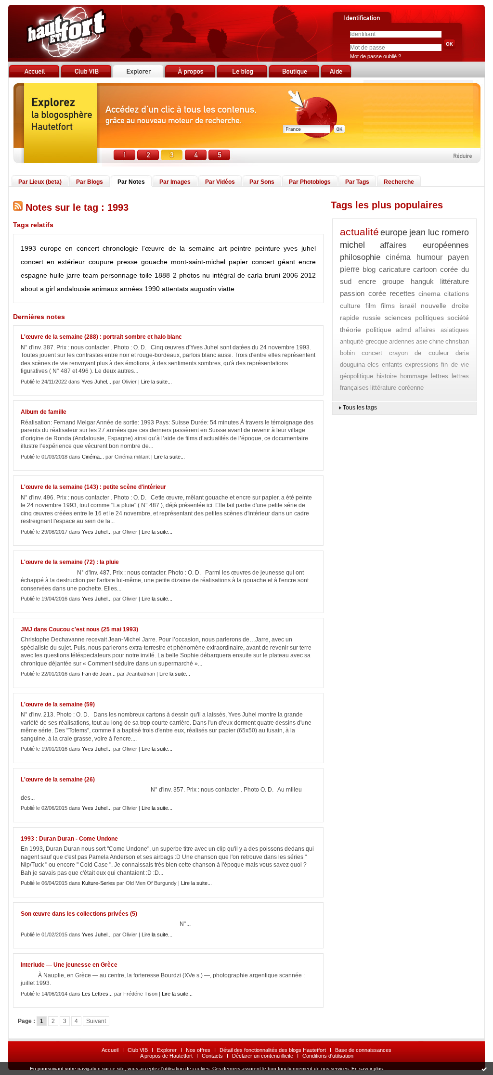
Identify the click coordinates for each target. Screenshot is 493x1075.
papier (238, 262)
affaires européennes (424, 245)
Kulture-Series (98, 883)
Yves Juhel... (96, 381)
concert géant (273, 262)
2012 (308, 275)
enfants (392, 364)
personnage (119, 275)
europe (393, 232)
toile (146, 275)
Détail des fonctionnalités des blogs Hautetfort (273, 1050)
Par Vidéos (220, 182)
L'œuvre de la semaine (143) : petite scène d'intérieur (93, 487)
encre (307, 262)
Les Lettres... (97, 994)
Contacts (212, 1056)
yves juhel (300, 248)
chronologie (120, 248)
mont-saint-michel (198, 262)
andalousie (73, 289)
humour (429, 257)
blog (369, 269)
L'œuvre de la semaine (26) (58, 779)
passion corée (363, 293)
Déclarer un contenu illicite (262, 1056)
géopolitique (356, 376)
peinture (267, 248)
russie (372, 317)
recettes (402, 293)
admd (403, 329)
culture (350, 305)
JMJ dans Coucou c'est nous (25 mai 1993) (79, 629)
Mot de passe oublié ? (375, 56)
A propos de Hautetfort (166, 1056)
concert (372, 353)
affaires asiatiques (442, 329)
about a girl (38, 289)
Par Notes (131, 182)
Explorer (167, 1050)
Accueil (110, 1050)
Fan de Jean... (99, 674)
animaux (105, 289)
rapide (349, 317)
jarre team (82, 275)
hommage (414, 376)
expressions (422, 364)
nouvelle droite (445, 305)
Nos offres (198, 1050)
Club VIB (138, 1050)
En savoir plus (367, 1068)
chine (436, 341)
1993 (28, 248)
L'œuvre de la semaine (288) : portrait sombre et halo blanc (101, 336)
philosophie (360, 257)
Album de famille (43, 412)
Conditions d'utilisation (327, 1056)
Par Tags (357, 182)
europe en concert (69, 248)
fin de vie (455, 364)
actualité (359, 231)
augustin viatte (212, 289)
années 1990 (140, 289)
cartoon (425, 269)
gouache (154, 262)
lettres (439, 376)
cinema (429, 293)
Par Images (175, 182)
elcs (373, 364)
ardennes (402, 341)
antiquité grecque (364, 341)
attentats (175, 289)
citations (456, 293)
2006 (290, 275)
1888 (162, 275)
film (370, 305)
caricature (394, 269)
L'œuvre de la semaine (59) (58, 704)
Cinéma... (93, 457)
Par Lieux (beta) (40, 182)
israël (408, 305)
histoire (386, 376)
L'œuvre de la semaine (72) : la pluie (70, 562)
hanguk (422, 281)
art (223, 248)
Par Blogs (89, 182)
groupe (393, 281)
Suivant (96, 1021)
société (458, 317)
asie (422, 341)
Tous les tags (360, 407)
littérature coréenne (397, 387)
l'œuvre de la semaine (178, 248)
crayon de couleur (419, 353)
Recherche (399, 182)
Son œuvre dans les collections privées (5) (79, 913)
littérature (454, 281)
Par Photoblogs (310, 182)
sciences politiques (414, 317)
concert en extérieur (53, 262)
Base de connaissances (363, 1050)
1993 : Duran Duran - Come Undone (69, 838)
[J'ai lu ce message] (484, 1069)
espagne (34, 275)
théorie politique (365, 329)
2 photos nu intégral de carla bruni (226, 275)
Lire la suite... (156, 381)
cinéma (398, 257)
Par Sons (261, 182)
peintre (240, 248)
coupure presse (113, 262)
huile (57, 275)
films (388, 305)
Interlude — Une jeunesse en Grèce (69, 964)
